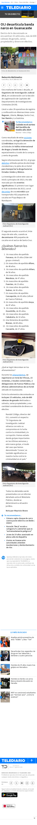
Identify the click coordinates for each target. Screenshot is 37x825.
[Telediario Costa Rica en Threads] (32, 783)
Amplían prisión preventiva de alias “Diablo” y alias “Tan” (22, 638)
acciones (28, 137)
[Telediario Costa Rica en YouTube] (22, 783)
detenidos (19, 491)
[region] (18, 615)
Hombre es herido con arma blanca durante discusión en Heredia (22, 681)
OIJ (12, 2)
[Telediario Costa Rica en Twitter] (16, 783)
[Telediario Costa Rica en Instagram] (27, 783)
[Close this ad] (35, 818)
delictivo (5, 163)
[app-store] (18, 801)
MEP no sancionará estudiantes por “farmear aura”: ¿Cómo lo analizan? (23, 694)
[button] (2, 8)
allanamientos (18, 374)
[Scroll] (31, 760)
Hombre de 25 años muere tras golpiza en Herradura (23, 666)
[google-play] (18, 795)
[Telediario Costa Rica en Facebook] (11, 783)
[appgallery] (18, 806)
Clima (16, 2)
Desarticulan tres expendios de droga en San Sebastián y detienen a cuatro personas (23, 653)
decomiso (6, 191)
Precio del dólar (23, 2)
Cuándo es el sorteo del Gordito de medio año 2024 (25, 127)
